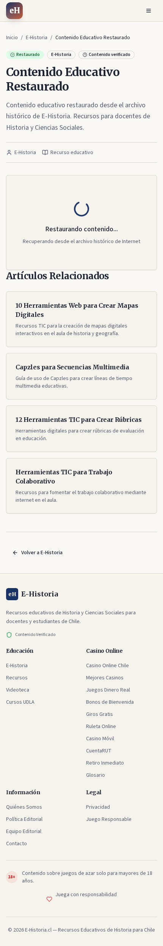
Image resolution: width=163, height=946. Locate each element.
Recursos (17, 678)
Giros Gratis (99, 714)
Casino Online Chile (107, 665)
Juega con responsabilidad (86, 894)
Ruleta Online (101, 726)
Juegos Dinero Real (108, 690)
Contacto (16, 843)
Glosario (95, 775)
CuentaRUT (98, 751)
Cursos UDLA (20, 702)
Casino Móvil (100, 738)
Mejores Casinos (105, 678)
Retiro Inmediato (105, 763)
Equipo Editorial (23, 831)
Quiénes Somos (24, 807)
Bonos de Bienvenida (110, 702)
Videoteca (17, 690)
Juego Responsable (109, 819)
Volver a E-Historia (42, 552)
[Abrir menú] (148, 10)
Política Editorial (24, 819)
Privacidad (98, 807)
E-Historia (17, 665)
